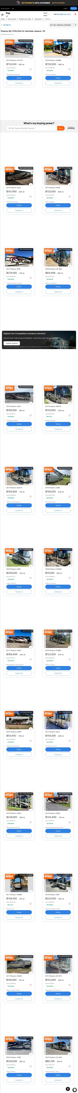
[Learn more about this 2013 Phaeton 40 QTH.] (19, 48)
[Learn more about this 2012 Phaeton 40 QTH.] (58, 964)
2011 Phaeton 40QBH (14, 894)
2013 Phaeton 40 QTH (14, 60)
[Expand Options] (31, 58)
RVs (13, 8)
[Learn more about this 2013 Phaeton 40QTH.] (58, 395)
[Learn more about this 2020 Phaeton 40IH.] (19, 557)
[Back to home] (8, 14)
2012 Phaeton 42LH (52, 732)
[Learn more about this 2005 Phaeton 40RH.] (19, 720)
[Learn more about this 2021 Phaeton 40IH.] (19, 257)
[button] (68, 1089)
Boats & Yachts (5, 8)
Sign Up (73, 8)
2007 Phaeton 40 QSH (53, 1057)
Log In (65, 8)
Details (19, 78)
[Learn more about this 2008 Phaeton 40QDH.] (58, 557)
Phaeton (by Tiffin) (25, 19)
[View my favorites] (75, 14)
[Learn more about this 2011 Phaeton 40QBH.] (19, 883)
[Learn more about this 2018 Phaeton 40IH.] (58, 883)
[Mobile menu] (2, 14)
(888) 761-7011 (64, 14)
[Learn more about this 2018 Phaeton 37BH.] (58, 476)
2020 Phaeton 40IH (13, 569)
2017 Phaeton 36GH (13, 650)
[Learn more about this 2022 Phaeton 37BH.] (19, 1045)
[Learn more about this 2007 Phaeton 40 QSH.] (58, 1045)
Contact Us (19, 83)
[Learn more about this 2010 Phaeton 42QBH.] (58, 639)
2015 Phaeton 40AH (52, 187)
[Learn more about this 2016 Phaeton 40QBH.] (58, 48)
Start (61, 128)
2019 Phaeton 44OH (13, 813)
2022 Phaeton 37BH (13, 1057)
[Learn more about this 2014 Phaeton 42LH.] (19, 176)
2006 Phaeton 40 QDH (53, 269)
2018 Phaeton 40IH (52, 894)
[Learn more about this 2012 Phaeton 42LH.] (58, 720)
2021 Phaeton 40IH (13, 269)
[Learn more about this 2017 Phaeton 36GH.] (19, 639)
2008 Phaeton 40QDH (53, 569)
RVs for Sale (12, 19)
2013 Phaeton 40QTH (53, 406)
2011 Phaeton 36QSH (14, 976)
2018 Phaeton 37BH (52, 488)
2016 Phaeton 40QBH (53, 60)
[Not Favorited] (30, 69)
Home (3, 19)
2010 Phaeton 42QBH (53, 650)
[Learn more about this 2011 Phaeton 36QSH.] (19, 964)
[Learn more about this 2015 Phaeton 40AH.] (58, 176)
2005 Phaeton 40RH (13, 732)
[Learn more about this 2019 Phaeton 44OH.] (19, 801)
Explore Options (12, 343)
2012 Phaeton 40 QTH (53, 976)
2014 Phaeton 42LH (13, 187)
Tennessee (38, 19)
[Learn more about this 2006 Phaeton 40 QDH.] (58, 257)
